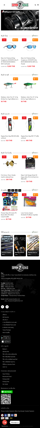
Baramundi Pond (7, 376)
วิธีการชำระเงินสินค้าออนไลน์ (10, 359)
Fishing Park (6, 381)
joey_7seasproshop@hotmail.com (14, 301)
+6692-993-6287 (9, 285)
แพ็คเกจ (5, 314)
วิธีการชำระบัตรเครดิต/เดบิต (10, 354)
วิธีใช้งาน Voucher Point (9, 364)
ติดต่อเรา (5, 349)
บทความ (5, 367)
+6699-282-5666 (15, 290)
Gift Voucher (6, 317)
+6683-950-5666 (9, 286)
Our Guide (5, 384)
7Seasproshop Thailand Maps (17, 295)
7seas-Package (7, 330)
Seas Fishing (6, 374)
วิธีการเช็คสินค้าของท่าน (9, 362)
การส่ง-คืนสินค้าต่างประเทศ (10, 322)
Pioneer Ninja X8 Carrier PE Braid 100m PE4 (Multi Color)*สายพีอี (9, 215)
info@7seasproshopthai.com (12, 299)
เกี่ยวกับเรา (5, 319)
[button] (15, 27)
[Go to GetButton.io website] (5, 426)
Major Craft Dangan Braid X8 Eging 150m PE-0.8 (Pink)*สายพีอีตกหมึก (29, 177)
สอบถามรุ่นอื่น (6, 332)
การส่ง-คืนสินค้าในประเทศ (9, 325)
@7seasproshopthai (13, 292)
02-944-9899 (9, 283)
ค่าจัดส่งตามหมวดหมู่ (8, 327)
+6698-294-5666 (10, 288)
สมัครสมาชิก (6, 351)
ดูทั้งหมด (34, 35)
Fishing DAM (6, 379)
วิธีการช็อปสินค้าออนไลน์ (9, 356)
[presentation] (37, 20)
